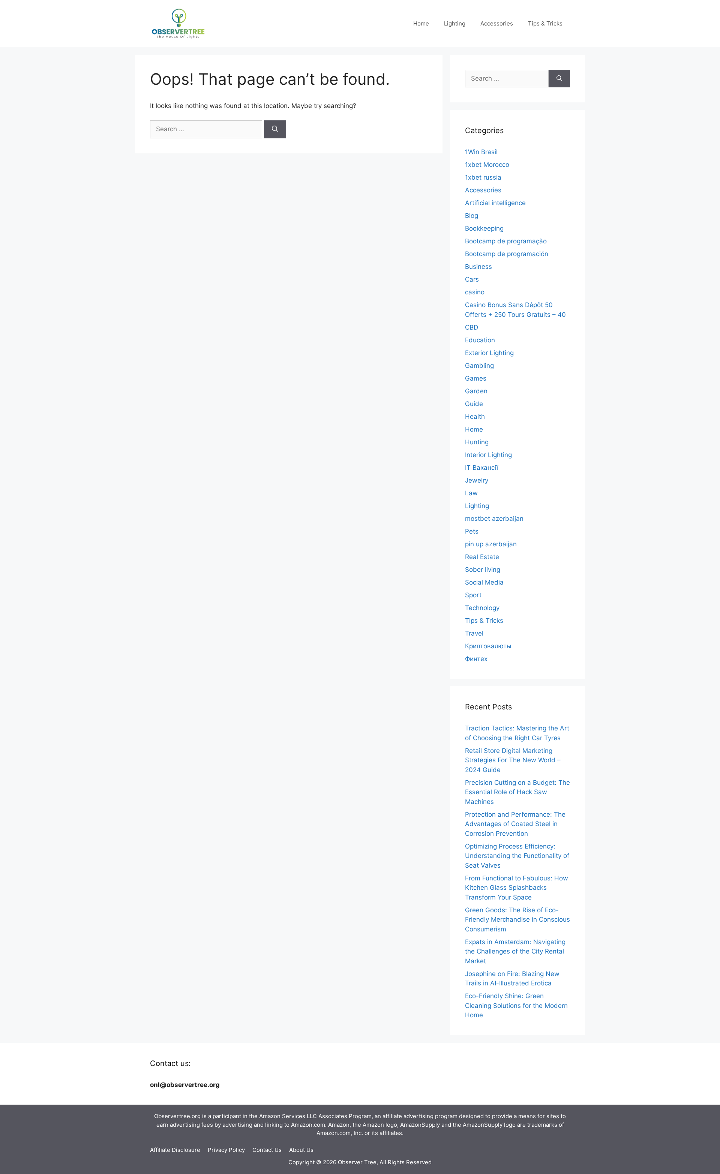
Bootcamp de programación (506, 254)
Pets (471, 531)
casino (474, 292)
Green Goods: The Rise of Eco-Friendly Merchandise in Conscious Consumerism (517, 919)
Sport (473, 595)
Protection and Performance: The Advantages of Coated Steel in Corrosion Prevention (515, 824)
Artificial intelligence (495, 203)
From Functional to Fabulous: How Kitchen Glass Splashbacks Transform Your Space (516, 887)
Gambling (479, 365)
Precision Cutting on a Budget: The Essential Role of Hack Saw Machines (517, 792)
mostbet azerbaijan (494, 518)
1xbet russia (483, 177)
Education (480, 340)
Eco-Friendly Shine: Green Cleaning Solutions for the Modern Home (516, 1005)
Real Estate (482, 557)
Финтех (476, 659)
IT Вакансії (481, 467)
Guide (474, 404)
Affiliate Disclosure (175, 1149)
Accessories (496, 23)
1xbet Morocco (487, 164)
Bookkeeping (484, 228)
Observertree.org (177, 1116)
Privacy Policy (226, 1149)
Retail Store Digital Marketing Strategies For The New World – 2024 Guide (513, 760)
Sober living (482, 569)
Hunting (477, 442)
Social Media (484, 582)
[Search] (275, 129)
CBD (471, 327)
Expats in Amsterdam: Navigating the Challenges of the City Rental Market (515, 951)
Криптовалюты (488, 646)
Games (475, 378)
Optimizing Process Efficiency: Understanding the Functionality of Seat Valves (517, 856)
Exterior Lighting (489, 353)
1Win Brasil (481, 152)
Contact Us (267, 1149)
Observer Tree (357, 1162)
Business (478, 266)
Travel (474, 633)
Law (471, 493)
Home (421, 23)
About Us (301, 1149)
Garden (476, 391)
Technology (482, 608)
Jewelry (476, 480)
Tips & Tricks (545, 23)
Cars (472, 279)
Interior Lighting (488, 455)
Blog (471, 215)
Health (475, 416)
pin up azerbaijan (491, 544)
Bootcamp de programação (506, 241)
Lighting (454, 23)
